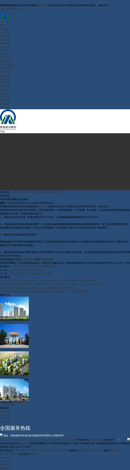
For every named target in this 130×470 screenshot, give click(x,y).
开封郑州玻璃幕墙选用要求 (46, 192)
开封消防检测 (7, 322)
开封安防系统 (7, 404)
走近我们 (15, 439)
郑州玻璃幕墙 (19, 266)
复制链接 (24, 443)
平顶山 (64, 450)
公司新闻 (24, 192)
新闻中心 (35, 439)
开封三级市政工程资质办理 (14, 377)
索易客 (32, 454)
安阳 (18, 450)
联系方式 (45, 439)
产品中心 (25, 439)
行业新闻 (4, 415)
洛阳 (34, 450)
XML (63, 439)
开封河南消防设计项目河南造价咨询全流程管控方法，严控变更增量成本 (44, 291)
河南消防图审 (49, 266)
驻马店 (51, 450)
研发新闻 (4, 418)
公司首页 (4, 439)
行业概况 (4, 422)
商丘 (58, 450)
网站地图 (55, 439)
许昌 (39, 450)
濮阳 (23, 450)
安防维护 (42, 5)
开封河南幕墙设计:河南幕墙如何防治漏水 (31, 273)
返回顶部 (71, 439)
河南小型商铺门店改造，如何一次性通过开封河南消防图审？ (38, 287)
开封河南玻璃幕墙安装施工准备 (26, 270)
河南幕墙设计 (34, 266)
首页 (15, 192)
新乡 (45, 450)
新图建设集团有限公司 (91, 450)
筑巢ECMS (96, 439)
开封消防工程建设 (9, 349)
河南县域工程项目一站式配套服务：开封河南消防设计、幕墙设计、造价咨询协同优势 (51, 284)
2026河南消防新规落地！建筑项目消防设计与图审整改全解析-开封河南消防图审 (48, 280)
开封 (28, 450)
